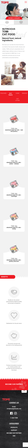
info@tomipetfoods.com (14, 409)
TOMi (5, 2)
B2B (14, 436)
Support (14, 430)
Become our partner (14, 384)
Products (14, 427)
